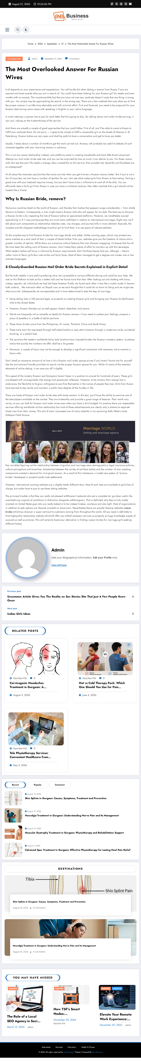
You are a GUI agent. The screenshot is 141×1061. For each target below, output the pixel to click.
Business (13, 988)
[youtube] (130, 3)
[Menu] (7, 30)
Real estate (46, 1045)
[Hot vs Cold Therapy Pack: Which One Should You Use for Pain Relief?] (105, 658)
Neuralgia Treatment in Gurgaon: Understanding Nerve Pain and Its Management (72, 815)
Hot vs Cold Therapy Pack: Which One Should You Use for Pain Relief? (102, 685)
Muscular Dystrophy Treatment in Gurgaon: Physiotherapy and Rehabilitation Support (74, 832)
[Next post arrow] (133, 614)
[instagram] (125, 3)
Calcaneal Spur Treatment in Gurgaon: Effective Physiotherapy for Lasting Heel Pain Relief (77, 850)
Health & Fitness (88, 1045)
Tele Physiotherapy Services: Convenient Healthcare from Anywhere (29, 755)
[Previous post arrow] (133, 597)
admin (34, 58)
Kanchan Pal (20, 678)
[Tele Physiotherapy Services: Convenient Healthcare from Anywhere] (36, 728)
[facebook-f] (112, 3)
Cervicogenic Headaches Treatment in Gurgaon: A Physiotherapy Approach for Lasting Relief (29, 685)
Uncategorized (14, 58)
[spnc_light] (26, 29)
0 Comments (74, 58)
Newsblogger (69, 1050)
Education (72, 1045)
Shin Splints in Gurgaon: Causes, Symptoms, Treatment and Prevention (65, 798)
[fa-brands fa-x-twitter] (116, 3)
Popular (37, 784)
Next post (12, 608)
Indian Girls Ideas (18, 614)
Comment (60, 784)
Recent (15, 784)
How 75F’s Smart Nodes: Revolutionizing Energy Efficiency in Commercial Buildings (23, 1012)
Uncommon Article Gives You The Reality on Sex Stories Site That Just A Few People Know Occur (66, 598)
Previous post (14, 591)
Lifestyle (70, 988)
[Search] (17, 29)
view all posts (59, 565)
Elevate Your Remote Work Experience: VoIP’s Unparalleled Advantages (69, 1017)
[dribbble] (121, 3)
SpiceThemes (97, 1050)
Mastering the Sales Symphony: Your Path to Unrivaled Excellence (116, 1017)
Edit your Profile (102, 557)
